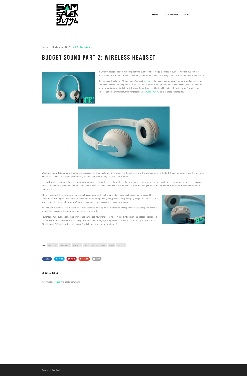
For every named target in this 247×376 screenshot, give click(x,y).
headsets (77, 245)
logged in (58, 282)
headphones (65, 245)
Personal (156, 14)
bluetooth (52, 245)
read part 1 (148, 81)
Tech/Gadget (86, 47)
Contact (187, 14)
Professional (172, 14)
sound (111, 245)
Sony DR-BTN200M (150, 92)
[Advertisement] (123, 339)
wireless (120, 245)
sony (86, 245)
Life (77, 47)
